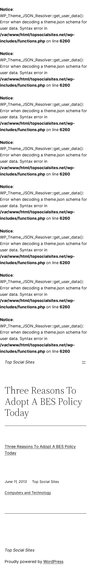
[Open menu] (83, 362)
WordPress (53, 561)
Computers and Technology (28, 492)
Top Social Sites (19, 362)
